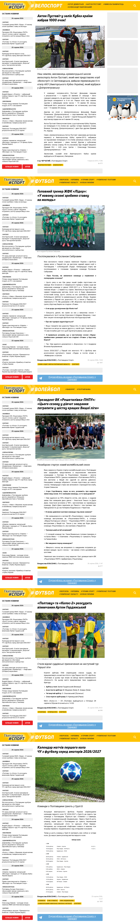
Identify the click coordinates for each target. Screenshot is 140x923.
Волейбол (6, 30)
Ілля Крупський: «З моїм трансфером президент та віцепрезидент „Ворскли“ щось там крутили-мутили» (16, 63)
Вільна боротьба (8, 155)
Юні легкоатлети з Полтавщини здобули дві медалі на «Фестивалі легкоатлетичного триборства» (16, 73)
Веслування (7, 101)
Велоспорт (48, 6)
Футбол (5, 22)
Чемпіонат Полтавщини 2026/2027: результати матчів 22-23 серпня (14, 129)
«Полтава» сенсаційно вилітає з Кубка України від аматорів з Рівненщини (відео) (17, 371)
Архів (27, 167)
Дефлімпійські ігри (9, 109)
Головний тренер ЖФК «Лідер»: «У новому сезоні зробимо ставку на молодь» (17, 25)
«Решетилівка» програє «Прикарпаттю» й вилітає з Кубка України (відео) (16, 355)
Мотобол (6, 118)
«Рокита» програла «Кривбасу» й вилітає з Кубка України (16, 363)
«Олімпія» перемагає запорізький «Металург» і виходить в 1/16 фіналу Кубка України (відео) (17, 142)
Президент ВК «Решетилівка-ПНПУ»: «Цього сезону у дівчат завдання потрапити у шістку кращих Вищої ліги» (16, 34)
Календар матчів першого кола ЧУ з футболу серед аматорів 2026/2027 (16, 54)
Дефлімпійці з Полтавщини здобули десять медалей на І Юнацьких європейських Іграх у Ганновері (15, 113)
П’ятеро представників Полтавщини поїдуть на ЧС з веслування (15, 104)
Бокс (5, 344)
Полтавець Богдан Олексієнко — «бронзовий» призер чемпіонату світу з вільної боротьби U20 (15, 159)
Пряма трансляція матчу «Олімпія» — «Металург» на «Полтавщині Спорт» (15, 151)
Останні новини (10, 14)
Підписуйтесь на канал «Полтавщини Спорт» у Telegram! (72, 378)
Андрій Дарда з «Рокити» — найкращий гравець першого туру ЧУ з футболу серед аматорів (17, 96)
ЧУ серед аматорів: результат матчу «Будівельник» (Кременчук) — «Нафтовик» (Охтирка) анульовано (17, 82)
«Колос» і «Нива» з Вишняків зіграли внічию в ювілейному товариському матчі (17, 122)
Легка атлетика (8, 68)
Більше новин (12, 167)
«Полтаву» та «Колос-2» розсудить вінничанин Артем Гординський (14, 43)
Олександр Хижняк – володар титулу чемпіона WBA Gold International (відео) (16, 348)
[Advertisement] (122, 25)
